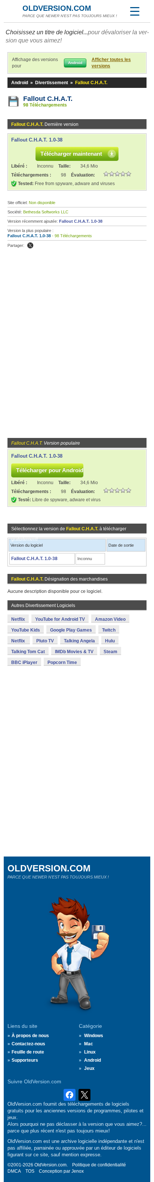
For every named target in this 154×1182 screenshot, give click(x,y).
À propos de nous (30, 1035)
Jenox (77, 1171)
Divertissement (51, 82)
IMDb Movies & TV (74, 651)
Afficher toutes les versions (111, 63)
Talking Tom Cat (28, 651)
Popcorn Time (62, 662)
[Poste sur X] (30, 245)
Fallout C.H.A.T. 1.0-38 (36, 140)
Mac (88, 1043)
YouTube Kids (25, 630)
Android (19, 82)
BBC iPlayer (24, 662)
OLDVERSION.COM (56, 8)
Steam (110, 651)
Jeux (89, 1068)
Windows (93, 1035)
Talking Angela (79, 641)
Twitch (109, 630)
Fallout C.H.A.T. (48, 98)
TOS (29, 1171)
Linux (90, 1052)
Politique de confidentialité (99, 1164)
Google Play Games (71, 630)
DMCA (14, 1171)
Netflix (18, 619)
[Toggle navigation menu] (134, 11)
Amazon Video (110, 619)
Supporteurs (25, 1060)
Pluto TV (45, 641)
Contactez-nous (28, 1043)
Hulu (110, 641)
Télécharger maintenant (71, 153)
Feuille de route (28, 1052)
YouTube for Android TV (60, 619)
